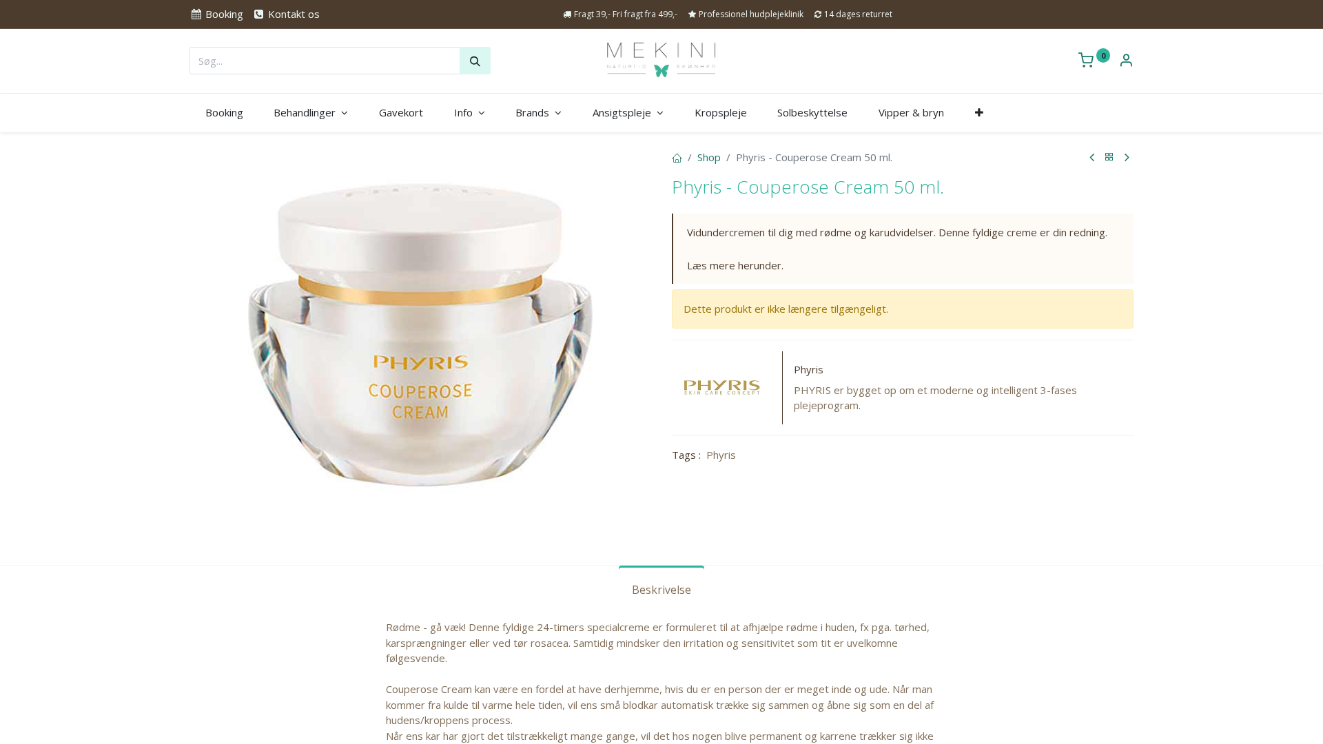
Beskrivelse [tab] (661, 589)
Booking (223, 14)
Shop (709, 157)
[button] (978, 113)
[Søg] (475, 60)
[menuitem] (223, 113)
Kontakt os (292, 14)
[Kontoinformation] (1126, 61)
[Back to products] (1109, 157)
